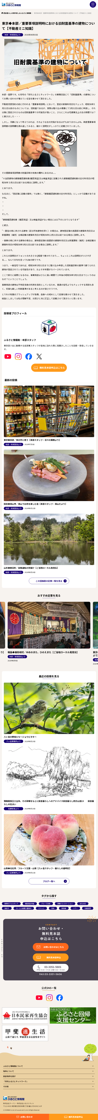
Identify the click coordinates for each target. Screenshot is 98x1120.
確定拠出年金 (29, 903)
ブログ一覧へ (49, 881)
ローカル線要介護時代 (23, 908)
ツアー (75, 908)
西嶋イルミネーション (65, 903)
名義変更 (88, 908)
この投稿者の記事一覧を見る (49, 580)
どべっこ (41, 908)
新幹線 (64, 908)
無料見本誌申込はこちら (52, 367)
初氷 (52, 908)
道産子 (6, 908)
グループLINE (45, 903)
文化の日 (83, 903)
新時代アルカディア (11, 903)
